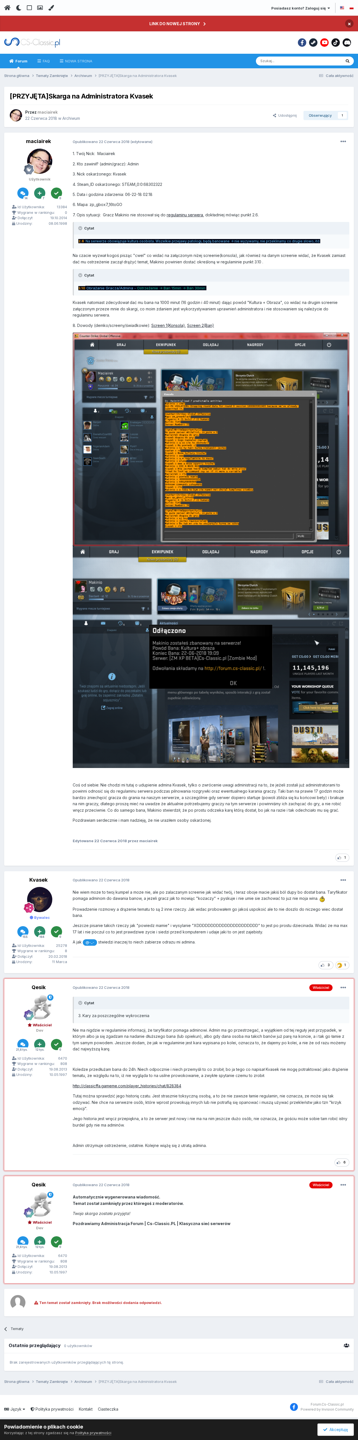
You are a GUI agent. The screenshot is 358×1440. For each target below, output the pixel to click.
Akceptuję (337, 1429)
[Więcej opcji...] (343, 141)
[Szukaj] (347, 61)
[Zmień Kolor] (51, 8)
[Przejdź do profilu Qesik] (39, 1007)
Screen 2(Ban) (200, 325)
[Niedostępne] (211, 439)
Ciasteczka (108, 1409)
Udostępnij (286, 115)
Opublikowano (101, 141)
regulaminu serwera (185, 214)
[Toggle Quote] (80, 228)
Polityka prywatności (54, 1409)
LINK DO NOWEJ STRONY (174, 23)
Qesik (39, 987)
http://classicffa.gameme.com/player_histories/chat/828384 (127, 1085)
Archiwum (71, 118)
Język (16, 1409)
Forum (21, 61)
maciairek (38, 141)
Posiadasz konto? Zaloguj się (299, 8)
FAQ (46, 61)
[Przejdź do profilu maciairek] (16, 115)
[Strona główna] (7, 7)
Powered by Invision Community (327, 1409)
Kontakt (86, 1409)
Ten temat (325, 61)
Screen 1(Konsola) (168, 325)
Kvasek (38, 880)
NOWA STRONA (78, 61)
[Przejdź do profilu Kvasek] (39, 899)
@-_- (90, 942)
